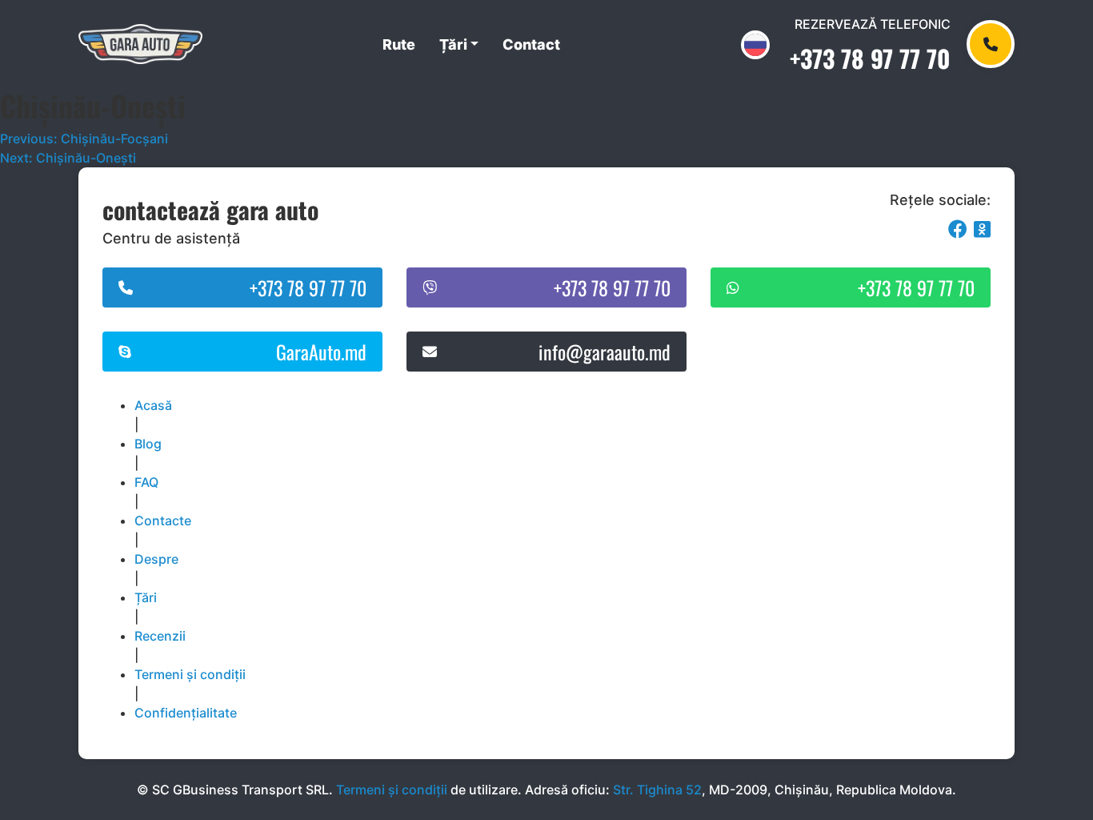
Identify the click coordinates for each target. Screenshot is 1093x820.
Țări (453, 44)
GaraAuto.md (321, 351)
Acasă (153, 405)
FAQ (146, 482)
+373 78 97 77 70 (870, 58)
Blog (148, 444)
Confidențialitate (185, 713)
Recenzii (160, 636)
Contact (531, 44)
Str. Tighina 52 (657, 790)
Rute (398, 44)
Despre (156, 559)
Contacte (162, 520)
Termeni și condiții (190, 674)
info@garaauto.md (604, 351)
